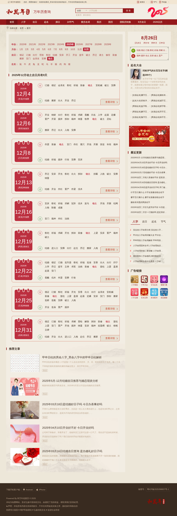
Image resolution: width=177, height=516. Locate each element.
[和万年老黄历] (18, 11)
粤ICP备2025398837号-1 (158, 489)
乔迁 (95, 55)
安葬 (44, 58)
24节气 (70, 22)
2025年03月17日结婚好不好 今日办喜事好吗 (149, 172)
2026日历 (157, 22)
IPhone (40, 489)
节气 (155, 2)
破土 (88, 55)
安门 (28, 58)
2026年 (79, 44)
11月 (79, 49)
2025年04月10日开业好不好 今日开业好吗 (68, 427)
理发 (41, 55)
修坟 (108, 55)
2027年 (89, 44)
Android (28, 489)
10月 (73, 49)
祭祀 (48, 55)
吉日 (35, 22)
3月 (32, 49)
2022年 (41, 44)
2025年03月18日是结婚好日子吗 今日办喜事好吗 (72, 404)
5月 (44, 49)
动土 (50, 58)
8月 (61, 49)
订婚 (28, 55)
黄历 (29, 28)
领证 (21, 55)
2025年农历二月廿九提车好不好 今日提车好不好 (149, 207)
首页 (12, 22)
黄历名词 (85, 22)
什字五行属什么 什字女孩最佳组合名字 (147, 192)
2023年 (51, 44)
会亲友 (36, 58)
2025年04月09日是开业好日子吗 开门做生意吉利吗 (149, 187)
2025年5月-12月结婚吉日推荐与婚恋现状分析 (70, 380)
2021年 (32, 44)
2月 (27, 49)
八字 (23, 22)
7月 (55, 49)
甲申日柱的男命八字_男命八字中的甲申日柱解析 (72, 357)
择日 (58, 22)
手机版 (164, 2)
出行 (35, 55)
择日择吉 (87, 15)
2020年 (23, 44)
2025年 (70, 44)
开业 (75, 55)
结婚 (55, 55)
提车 (81, 55)
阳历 (99, 22)
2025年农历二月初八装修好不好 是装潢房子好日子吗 (149, 177)
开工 (68, 55)
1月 (21, 49)
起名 (46, 22)
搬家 (21, 58)
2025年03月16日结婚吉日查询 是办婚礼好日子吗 (72, 451)
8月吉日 (142, 22)
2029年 (107, 44)
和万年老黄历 (15, 2)
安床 (61, 55)
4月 (38, 49)
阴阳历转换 (125, 22)
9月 (66, 49)
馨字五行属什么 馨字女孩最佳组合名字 (147, 197)
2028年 (98, 44)
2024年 (60, 44)
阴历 (110, 22)
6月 (49, 49)
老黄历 (142, 2)
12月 (86, 49)
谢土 (101, 55)
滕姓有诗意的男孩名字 (140, 202)
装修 (114, 55)
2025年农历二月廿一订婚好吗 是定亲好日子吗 (149, 212)
